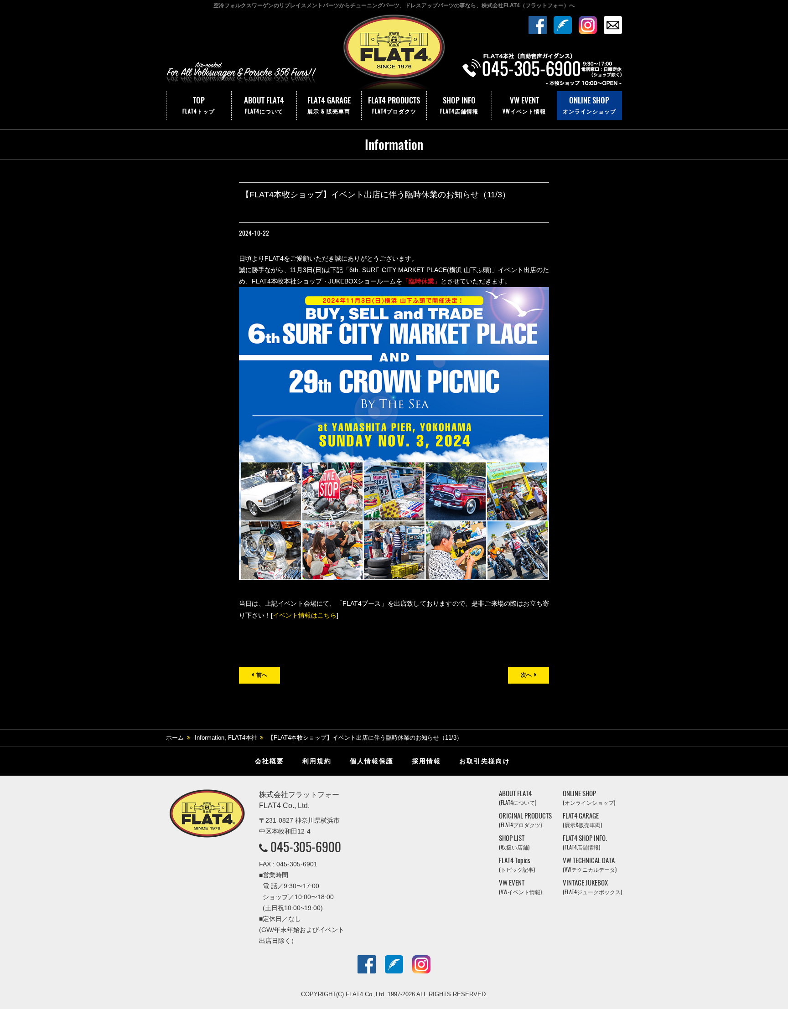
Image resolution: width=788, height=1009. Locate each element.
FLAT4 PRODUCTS (394, 105)
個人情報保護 (372, 761)
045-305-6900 (305, 846)
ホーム (175, 737)
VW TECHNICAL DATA (590, 865)
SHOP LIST (514, 842)
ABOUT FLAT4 (264, 105)
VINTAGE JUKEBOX (592, 887)
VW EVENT (524, 105)
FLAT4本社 (242, 737)
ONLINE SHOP (589, 105)
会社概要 (269, 761)
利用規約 (317, 761)
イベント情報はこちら (305, 615)
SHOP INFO (459, 105)
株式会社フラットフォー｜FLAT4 (394, 51)
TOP (198, 105)
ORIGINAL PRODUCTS (525, 820)
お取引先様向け (484, 761)
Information (209, 737)
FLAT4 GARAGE (329, 105)
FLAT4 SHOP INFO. (585, 842)
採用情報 (426, 761)
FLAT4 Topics (517, 865)
